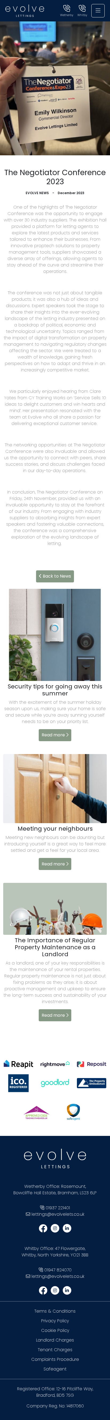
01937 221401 (58, 1208)
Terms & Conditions (55, 1311)
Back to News (56, 576)
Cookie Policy (55, 1330)
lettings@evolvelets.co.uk (58, 1214)
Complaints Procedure (55, 1359)
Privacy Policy (55, 1321)
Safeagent (55, 1369)
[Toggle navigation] (98, 10)
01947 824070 (58, 1270)
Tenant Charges (55, 1350)
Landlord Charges (55, 1340)
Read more (54, 735)
